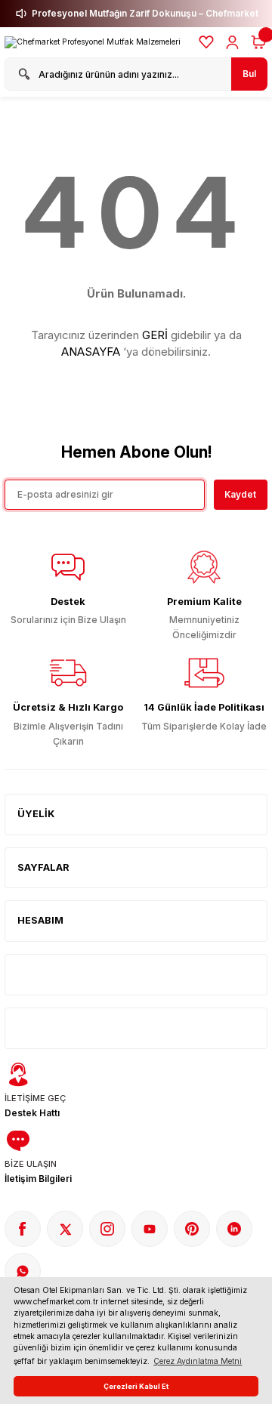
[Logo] (93, 42)
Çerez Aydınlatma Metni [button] (197, 1360)
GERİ (155, 335)
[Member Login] (232, 42)
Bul (249, 73)
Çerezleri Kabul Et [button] (136, 1386)
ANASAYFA (90, 351)
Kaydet (240, 494)
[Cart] (258, 42)
